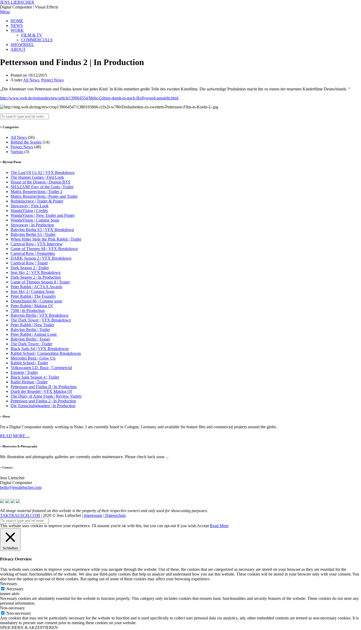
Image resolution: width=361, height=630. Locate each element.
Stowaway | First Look (30, 206)
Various (17, 151)
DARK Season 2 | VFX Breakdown (41, 258)
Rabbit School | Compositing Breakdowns (46, 353)
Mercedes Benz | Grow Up (33, 358)
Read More (219, 525)
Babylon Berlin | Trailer (30, 329)
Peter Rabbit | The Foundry (33, 296)
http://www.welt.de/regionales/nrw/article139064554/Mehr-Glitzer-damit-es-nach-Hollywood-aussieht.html (89, 98)
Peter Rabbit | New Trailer (32, 325)
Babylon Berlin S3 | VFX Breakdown (42, 229)
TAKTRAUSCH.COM (20, 515)
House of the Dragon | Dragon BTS (40, 182)
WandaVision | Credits (29, 210)
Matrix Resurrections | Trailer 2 (36, 191)
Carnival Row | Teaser (29, 263)
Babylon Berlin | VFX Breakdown (39, 315)
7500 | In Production (28, 310)
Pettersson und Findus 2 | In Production (43, 401)
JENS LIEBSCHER (17, 2)
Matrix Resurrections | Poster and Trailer (44, 196)
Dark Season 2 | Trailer (30, 267)
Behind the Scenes (26, 142)
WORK (17, 30)
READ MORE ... (15, 436)
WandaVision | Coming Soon (35, 220)
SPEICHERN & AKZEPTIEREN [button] (29, 627)
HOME (17, 21)
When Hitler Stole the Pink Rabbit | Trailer (46, 239)
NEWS (17, 25)
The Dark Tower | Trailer (31, 344)
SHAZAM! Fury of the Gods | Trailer (42, 187)
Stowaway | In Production (32, 225)
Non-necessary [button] (12, 608)
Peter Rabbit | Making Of (32, 305)
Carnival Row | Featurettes (33, 253)
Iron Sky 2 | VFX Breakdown (36, 272)
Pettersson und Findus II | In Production (44, 386)
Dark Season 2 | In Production (36, 277)
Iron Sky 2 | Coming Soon (32, 291)
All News (31, 80)
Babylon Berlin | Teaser (30, 339)
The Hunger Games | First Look (37, 177)
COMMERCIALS (37, 40)
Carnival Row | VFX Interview (37, 244)
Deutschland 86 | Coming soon (36, 301)
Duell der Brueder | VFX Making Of (41, 391)
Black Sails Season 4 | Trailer (35, 377)
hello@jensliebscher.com (20, 487)
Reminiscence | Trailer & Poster (37, 201)
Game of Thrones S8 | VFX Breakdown (44, 248)
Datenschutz (115, 515)
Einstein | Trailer (24, 372)
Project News (52, 80)
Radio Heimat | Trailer (29, 382)
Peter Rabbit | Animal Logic (34, 334)
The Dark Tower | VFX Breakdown (41, 320)
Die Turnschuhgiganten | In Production (43, 405)
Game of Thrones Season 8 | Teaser (40, 282)
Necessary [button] (8, 583)
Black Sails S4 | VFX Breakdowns (40, 348)
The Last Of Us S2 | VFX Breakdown (43, 172)
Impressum (92, 515)
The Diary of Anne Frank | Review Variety (46, 396)
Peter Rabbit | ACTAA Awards (36, 286)
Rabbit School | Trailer (29, 363)
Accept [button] (203, 525)
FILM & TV (31, 35)
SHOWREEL (22, 44)
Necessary (15, 589)
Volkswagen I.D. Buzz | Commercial (41, 367)
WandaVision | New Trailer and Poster (43, 215)
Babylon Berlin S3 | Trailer (33, 234)
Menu (5, 12)
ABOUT (18, 49)
